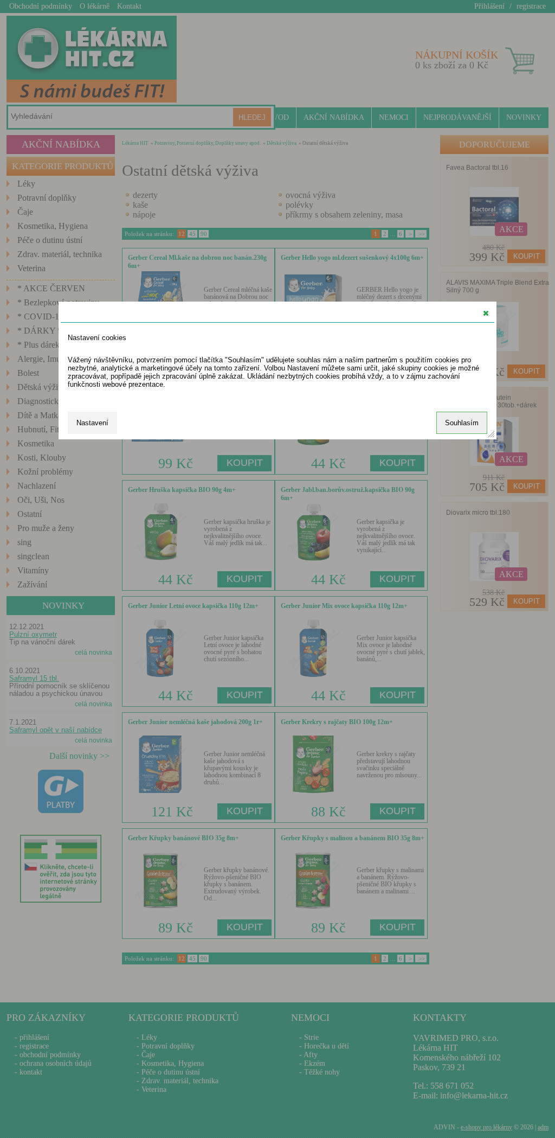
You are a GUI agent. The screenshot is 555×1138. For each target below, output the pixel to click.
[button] (486, 313)
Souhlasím (462, 423)
